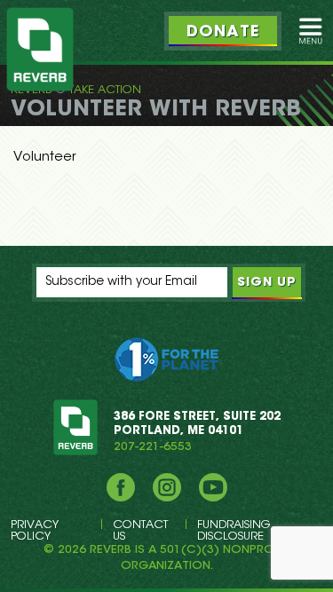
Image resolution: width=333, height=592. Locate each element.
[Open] (310, 31)
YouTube (213, 487)
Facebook (121, 487)
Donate (222, 33)
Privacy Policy (35, 530)
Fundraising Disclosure (233, 530)
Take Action (105, 90)
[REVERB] (40, 49)
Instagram (167, 487)
